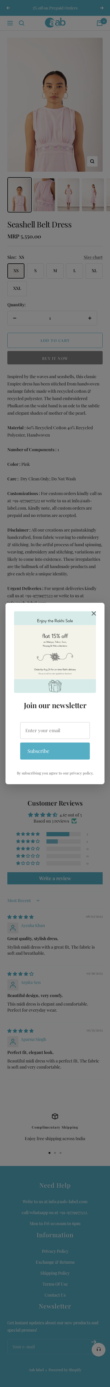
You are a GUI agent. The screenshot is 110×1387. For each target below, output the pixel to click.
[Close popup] (94, 614)
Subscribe (38, 751)
